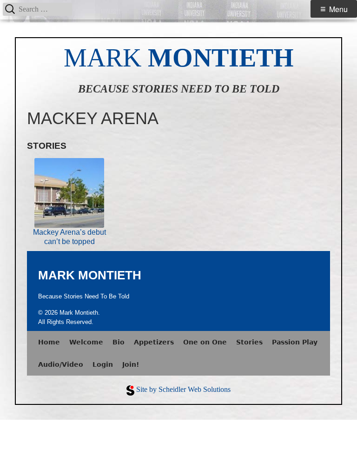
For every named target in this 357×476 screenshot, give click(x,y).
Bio (118, 342)
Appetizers (154, 342)
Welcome (86, 342)
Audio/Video (60, 364)
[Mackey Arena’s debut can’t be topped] (69, 193)
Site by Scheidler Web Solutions (183, 389)
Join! (130, 364)
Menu (338, 9)
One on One (205, 342)
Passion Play (294, 342)
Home (49, 342)
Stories (249, 342)
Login (103, 364)
